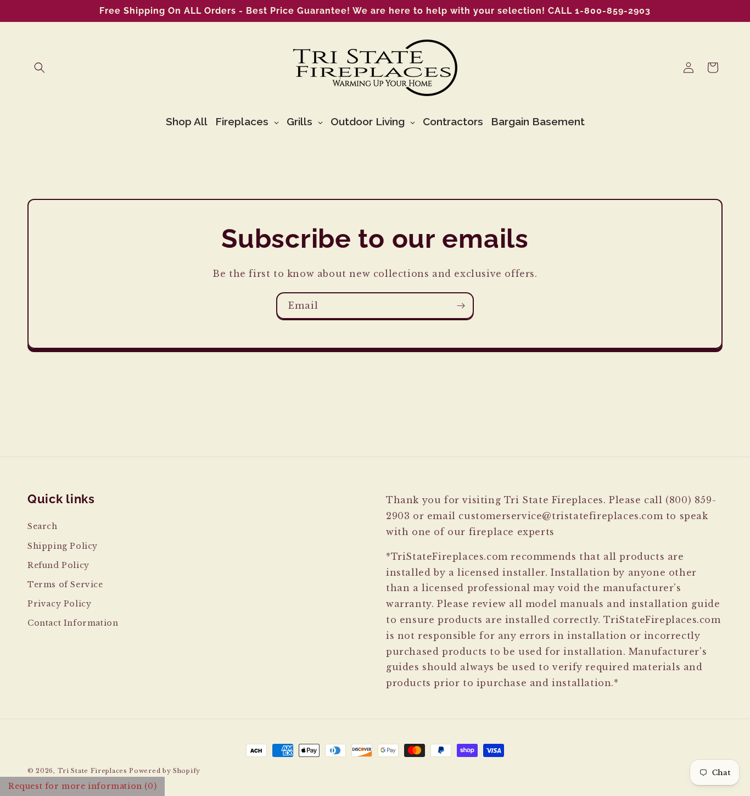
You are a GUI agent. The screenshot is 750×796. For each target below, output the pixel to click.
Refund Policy (58, 565)
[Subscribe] (461, 305)
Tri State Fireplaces (92, 771)
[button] (39, 67)
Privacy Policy (59, 604)
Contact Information (72, 623)
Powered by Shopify (164, 771)
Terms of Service (65, 584)
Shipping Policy (62, 546)
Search (42, 526)
